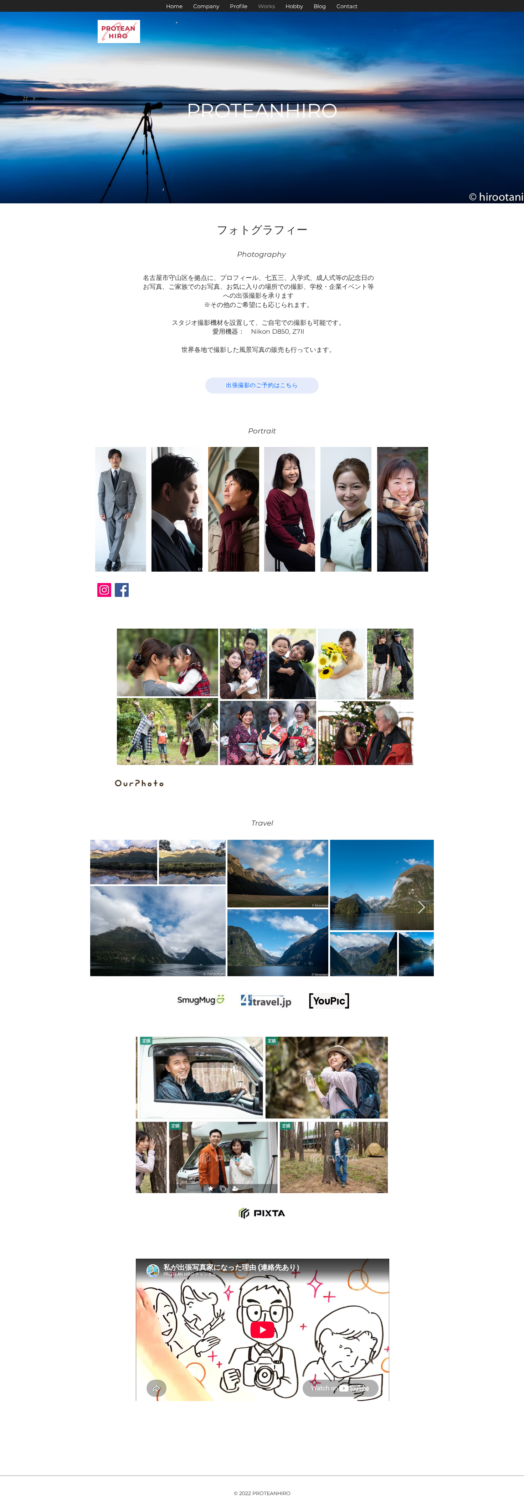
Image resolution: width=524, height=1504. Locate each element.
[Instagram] (104, 590)
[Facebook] (122, 590)
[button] (120, 509)
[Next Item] (421, 908)
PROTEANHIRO (262, 111)
